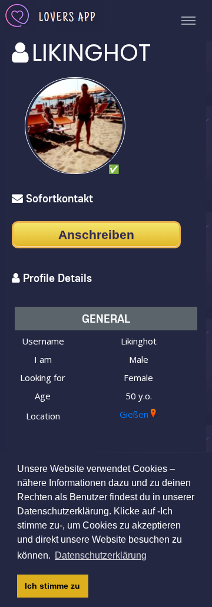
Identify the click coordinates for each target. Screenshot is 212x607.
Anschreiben (96, 234)
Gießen (134, 414)
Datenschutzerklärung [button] (101, 555)
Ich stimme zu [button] (52, 585)
